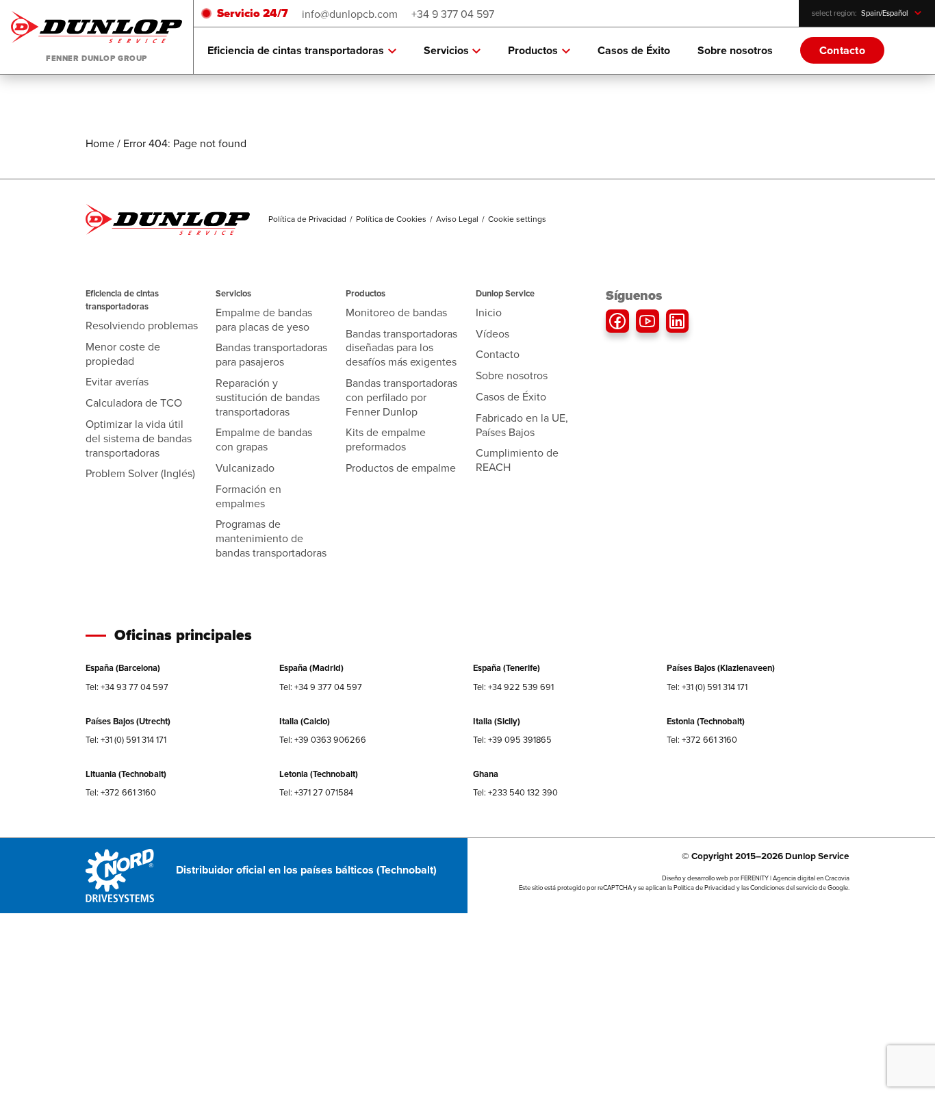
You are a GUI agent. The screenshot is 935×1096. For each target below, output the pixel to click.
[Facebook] (617, 321)
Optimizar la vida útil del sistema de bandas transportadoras (139, 438)
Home (100, 143)
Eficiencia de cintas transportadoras (295, 50)
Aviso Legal (457, 219)
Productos (533, 50)
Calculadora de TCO (134, 402)
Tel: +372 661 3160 (702, 739)
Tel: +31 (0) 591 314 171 (707, 686)
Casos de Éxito (634, 50)
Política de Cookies (391, 219)
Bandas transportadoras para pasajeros (271, 354)
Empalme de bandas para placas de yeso (264, 319)
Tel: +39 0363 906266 (322, 739)
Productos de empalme (401, 467)
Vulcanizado (245, 467)
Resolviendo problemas (142, 325)
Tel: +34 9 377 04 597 (320, 686)
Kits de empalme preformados (386, 439)
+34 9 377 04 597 (452, 13)
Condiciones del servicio (783, 887)
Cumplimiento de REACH (517, 459)
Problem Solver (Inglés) (140, 473)
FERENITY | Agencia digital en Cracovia (795, 878)
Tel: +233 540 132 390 (515, 792)
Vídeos (492, 333)
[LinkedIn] (677, 321)
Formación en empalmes (248, 496)
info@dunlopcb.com (350, 13)
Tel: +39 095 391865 (512, 739)
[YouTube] (647, 321)
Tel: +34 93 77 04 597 (127, 686)
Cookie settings (517, 219)
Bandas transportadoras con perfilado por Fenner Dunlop (401, 397)
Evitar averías (117, 381)
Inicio (489, 312)
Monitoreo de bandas (396, 312)
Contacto (842, 50)
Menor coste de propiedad (123, 353)
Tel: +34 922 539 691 (513, 686)
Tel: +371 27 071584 (316, 792)
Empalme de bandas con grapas (264, 439)
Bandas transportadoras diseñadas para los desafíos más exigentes (401, 348)
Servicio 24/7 (252, 13)
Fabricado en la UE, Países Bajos (522, 424)
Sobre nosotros (735, 50)
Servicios (446, 50)
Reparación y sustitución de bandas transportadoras (268, 397)
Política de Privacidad (307, 219)
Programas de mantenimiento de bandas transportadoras (271, 538)
